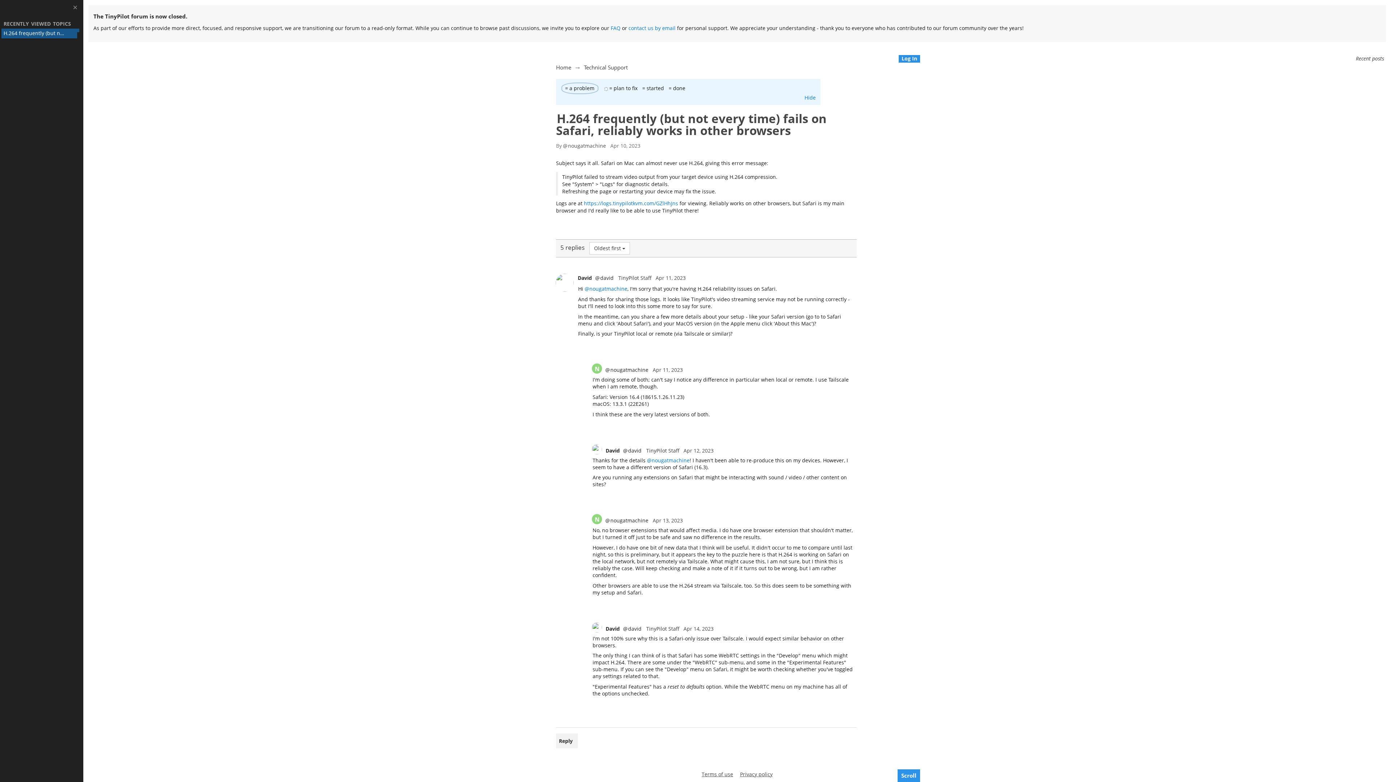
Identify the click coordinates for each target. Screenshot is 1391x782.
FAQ (616, 28)
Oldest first (607, 248)
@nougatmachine (606, 288)
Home (563, 67)
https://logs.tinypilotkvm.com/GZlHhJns (631, 203)
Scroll (908, 775)
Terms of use (717, 774)
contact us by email (652, 28)
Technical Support (606, 67)
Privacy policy (756, 774)
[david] (565, 283)
